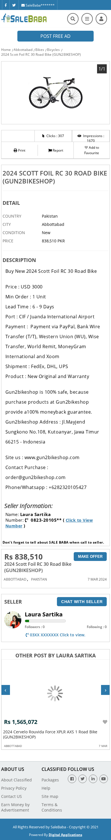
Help (46, 788)
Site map (50, 796)
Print (21, 150)
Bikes (39, 49)
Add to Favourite (91, 150)
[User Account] (101, 18)
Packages (50, 780)
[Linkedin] (93, 779)
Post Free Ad (55, 36)
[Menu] (87, 18)
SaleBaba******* (40, 5)
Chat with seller (81, 601)
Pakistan (39, 579)
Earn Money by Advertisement (15, 807)
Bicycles (53, 49)
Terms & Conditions (52, 807)
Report (57, 150)
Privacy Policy (13, 788)
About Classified (16, 780)
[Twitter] (13, 5)
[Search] (73, 18)
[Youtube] (103, 779)
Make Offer (90, 556)
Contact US (11, 796)
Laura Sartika (44, 614)
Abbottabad (23, 49)
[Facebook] (5, 5)
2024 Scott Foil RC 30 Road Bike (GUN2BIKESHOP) (41, 54)
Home (6, 49)
